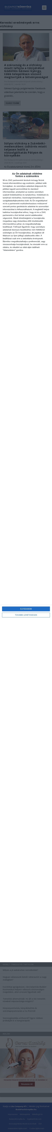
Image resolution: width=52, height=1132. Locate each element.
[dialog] (26, 566)
